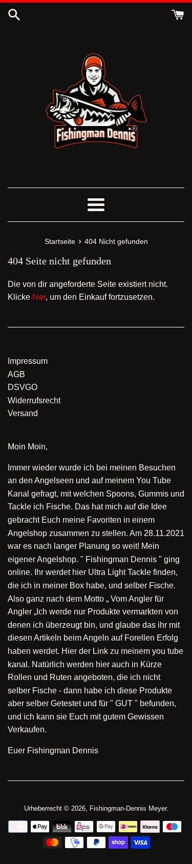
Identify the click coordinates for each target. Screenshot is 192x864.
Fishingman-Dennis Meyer (128, 808)
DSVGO (22, 387)
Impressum (28, 361)
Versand (23, 413)
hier (39, 297)
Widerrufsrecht (34, 400)
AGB (16, 374)
